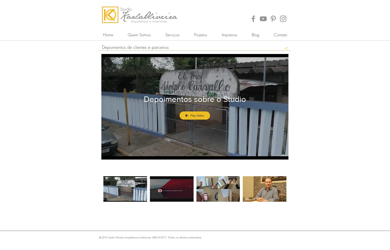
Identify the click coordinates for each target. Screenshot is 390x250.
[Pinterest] (273, 18)
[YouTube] (263, 18)
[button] (200, 32)
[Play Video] (125, 189)
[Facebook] (253, 18)
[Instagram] (283, 18)
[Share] (284, 48)
